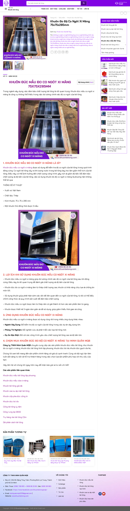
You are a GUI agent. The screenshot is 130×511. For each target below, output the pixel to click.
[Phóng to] (6, 57)
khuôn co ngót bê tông (71, 37)
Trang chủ (45, 9)
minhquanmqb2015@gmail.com (21, 493)
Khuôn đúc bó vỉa (10, 401)
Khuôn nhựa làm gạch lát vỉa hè (112, 49)
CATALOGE (62, 9)
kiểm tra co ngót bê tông (80, 45)
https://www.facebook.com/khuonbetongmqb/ (30, 490)
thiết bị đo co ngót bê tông (66, 47)
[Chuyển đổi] (125, 44)
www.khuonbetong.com (20, 496)
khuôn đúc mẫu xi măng (65, 45)
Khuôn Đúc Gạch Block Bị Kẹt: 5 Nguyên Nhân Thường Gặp (116, 149)
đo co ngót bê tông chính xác (85, 35)
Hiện (91, 82)
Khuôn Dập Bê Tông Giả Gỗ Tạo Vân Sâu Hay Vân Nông (116, 132)
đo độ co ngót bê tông (57, 37)
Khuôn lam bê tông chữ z (110, 45)
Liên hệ (86, 9)
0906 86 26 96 (31, 486)
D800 (18, 412)
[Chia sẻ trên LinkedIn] (66, 52)
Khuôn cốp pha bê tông (109, 33)
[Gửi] (84, 3)
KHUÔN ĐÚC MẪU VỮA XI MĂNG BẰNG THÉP (82, 462)
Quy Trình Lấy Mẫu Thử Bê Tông (12, 462)
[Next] (44, 37)
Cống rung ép (9, 412)
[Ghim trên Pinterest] (63, 52)
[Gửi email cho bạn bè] (59, 52)
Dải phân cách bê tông (13, 422)
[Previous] (6, 37)
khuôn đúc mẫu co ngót (68, 41)
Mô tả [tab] (5, 76)
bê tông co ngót (58, 35)
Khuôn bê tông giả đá (109, 25)
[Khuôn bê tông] (13, 3)
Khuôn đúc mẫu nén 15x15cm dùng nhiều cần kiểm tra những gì (116, 114)
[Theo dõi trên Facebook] (100, 493)
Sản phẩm (70, 9)
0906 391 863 (46, 486)
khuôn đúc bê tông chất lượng (80, 39)
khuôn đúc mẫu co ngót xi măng (69, 43)
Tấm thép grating (107, 52)
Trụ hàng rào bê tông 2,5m (14, 417)
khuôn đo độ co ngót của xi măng (60, 39)
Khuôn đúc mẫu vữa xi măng (15, 380)
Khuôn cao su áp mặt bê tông (112, 29)
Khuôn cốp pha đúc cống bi (15, 396)
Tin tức (79, 9)
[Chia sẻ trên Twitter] (55, 52)
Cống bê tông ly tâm (12, 407)
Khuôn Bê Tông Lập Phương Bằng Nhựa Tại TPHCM (60, 462)
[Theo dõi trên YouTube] (103, 493)
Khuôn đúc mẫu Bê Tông (110, 41)
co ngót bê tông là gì (69, 35)
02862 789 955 (19, 486)
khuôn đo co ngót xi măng (86, 37)
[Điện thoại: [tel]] (121, 3)
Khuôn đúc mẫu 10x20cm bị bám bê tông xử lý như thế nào (116, 123)
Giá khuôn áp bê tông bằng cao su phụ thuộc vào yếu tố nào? (115, 140)
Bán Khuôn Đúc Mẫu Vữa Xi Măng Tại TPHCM (36, 462)
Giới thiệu (53, 9)
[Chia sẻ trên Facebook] (52, 52)
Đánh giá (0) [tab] (13, 76)
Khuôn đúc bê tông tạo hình (111, 37)
